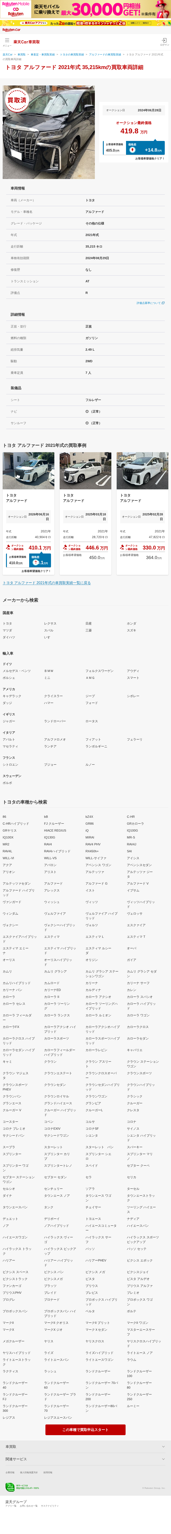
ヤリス (48, 1341)
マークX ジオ (53, 1329)
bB (46, 816)
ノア (6, 1225)
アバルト (9, 739)
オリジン (92, 960)
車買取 (22, 54)
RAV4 (48, 844)
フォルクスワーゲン (100, 671)
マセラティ (10, 746)
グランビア (93, 1103)
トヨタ (7, 623)
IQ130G (49, 837)
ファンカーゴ (12, 1286)
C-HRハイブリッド (16, 823)
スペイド (92, 1165)
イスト (90, 890)
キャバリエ (134, 1050)
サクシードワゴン (56, 1135)
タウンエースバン (15, 1207)
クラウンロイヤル (56, 1096)
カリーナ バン (12, 990)
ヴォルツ (92, 925)
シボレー (133, 696)
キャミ (7, 1061)
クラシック (134, 1096)
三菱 (89, 630)
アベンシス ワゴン (98, 865)
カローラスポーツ (56, 1038)
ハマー (48, 703)
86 (4, 816)
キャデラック (12, 696)
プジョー (50, 764)
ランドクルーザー (98, 1371)
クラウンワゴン (96, 1096)
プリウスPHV (12, 1292)
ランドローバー (55, 721)
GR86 (90, 823)
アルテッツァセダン (17, 883)
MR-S (131, 837)
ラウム (131, 1359)
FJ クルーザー (54, 823)
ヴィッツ (92, 902)
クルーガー (134, 1103)
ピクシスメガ (53, 1279)
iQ (87, 830)
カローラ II (51, 997)
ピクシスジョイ (138, 1272)
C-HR (131, 816)
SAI (129, 851)
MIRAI (90, 837)
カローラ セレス (14, 1003)
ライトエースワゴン (100, 1359)
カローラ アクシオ (98, 997)
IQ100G (132, 830)
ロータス (92, 721)
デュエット (10, 1219)
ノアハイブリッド (56, 1225)
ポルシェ (9, 678)
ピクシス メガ (95, 1272)
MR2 (6, 844)
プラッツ (50, 1286)
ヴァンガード (12, 902)
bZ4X (89, 816)
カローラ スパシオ (140, 997)
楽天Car (7, 54)
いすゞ (48, 637)
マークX (8, 1329)
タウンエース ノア (57, 1195)
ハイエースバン (138, 1225)
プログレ (9, 1299)
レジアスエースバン (58, 1417)
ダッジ (7, 703)
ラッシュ (50, 1371)
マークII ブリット (98, 1322)
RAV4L (7, 851)
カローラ (9, 997)
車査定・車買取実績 (43, 54)
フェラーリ (134, 739)
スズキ (131, 630)
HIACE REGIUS (55, 830)
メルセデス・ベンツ (17, 671)
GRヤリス (10, 830)
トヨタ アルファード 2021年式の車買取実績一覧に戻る (47, 583)
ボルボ (7, 783)
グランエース (12, 1103)
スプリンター (12, 1154)
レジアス (9, 1417)
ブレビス (92, 1292)
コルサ (90, 1121)
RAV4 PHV (93, 844)
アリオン (9, 872)
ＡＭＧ (90, 678)
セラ (89, 1177)
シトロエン (10, 764)
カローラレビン (96, 1050)
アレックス (52, 890)
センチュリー (53, 1188)
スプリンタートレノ (58, 1165)
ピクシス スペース (15, 1272)
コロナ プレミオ (14, 1128)
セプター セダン (55, 1177)
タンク (48, 1207)
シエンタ (92, 1135)
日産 (89, 623)
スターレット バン (100, 1147)
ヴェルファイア (55, 913)
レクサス (50, 623)
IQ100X (8, 837)
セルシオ (9, 1188)
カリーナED (52, 990)
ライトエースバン (56, 1359)
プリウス (92, 1286)
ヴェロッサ (134, 913)
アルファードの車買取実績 (105, 54)
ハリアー (9, 1260)
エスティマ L (95, 936)
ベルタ (90, 1311)
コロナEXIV (52, 1128)
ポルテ (131, 1311)
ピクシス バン (54, 1272)
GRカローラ (135, 823)
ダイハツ (9, 637)
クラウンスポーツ (139, 1073)
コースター (10, 1121)
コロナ (131, 1121)
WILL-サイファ (96, 858)
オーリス (9, 960)
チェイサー (93, 1207)
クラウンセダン (55, 1084)
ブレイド (50, 1292)
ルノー (90, 764)
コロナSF (92, 1128)
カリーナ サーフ (138, 983)
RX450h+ (92, 851)
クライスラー (53, 696)
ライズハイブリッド (100, 1353)
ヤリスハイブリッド (17, 1353)
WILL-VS (50, 858)
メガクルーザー (13, 1341)
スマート (133, 678)
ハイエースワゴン (15, 1237)
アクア (7, 865)
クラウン (50, 1061)
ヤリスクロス (95, 1341)
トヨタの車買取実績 (72, 54)
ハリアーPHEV (96, 1260)
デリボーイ (52, 1219)
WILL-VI (8, 858)
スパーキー (134, 1147)
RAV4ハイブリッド (57, 851)
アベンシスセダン (139, 865)
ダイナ (7, 1195)
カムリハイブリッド (17, 983)
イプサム (133, 890)
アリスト (50, 872)
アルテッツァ (95, 872)
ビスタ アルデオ (138, 1279)
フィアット (93, 739)
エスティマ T (136, 936)
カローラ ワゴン (138, 1015)
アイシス (133, 858)
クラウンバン (12, 1096)
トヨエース (93, 1219)
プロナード (52, 1299)
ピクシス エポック (140, 1260)
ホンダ (131, 623)
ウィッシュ (52, 902)
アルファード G (97, 883)
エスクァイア (136, 925)
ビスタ (90, 1279)
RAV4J (131, 844)
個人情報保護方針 (29, 1472)
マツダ (7, 630)
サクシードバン (13, 1135)
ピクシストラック (15, 1279)
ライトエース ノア (140, 1353)
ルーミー (133, 1406)
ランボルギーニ (96, 746)
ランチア (50, 746)
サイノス (133, 1128)
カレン (131, 990)
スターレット (53, 1147)
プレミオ (133, 1292)
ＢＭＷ (48, 671)
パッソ (90, 1249)
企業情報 (10, 1472)
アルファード (53, 883)
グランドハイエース (58, 1103)
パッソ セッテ (137, 1249)
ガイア (131, 960)
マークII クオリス (56, 1322)
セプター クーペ (138, 1165)
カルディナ (93, 990)
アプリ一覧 (10, 1506)
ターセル (133, 1188)
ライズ (48, 1353)
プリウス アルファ (140, 1286)
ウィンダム (10, 913)
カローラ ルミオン (98, 1015)
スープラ (9, 1147)
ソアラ (90, 1188)
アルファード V (138, 883)
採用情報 (47, 1472)
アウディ (133, 671)
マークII (8, 1322)
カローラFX (11, 1027)
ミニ (47, 678)
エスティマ (52, 936)
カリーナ (92, 983)
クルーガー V (12, 1110)
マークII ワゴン (137, 1322)
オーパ (131, 948)
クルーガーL (94, 1110)
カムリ (7, 971)
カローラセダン (138, 1038)
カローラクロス (138, 1027)
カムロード (52, 983)
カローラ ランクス (57, 1015)
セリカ (131, 1177)
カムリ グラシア (55, 971)
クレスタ (133, 1110)
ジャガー (9, 721)
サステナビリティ (50, 1506)
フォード (92, 703)
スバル (48, 630)
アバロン (50, 865)
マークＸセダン (96, 1329)
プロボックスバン (15, 1311)
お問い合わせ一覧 (29, 1506)
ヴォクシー (10, 925)
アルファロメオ (55, 739)
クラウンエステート (58, 1073)
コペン (48, 1121)
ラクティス (10, 1371)
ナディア (133, 1219)
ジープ (90, 696)
